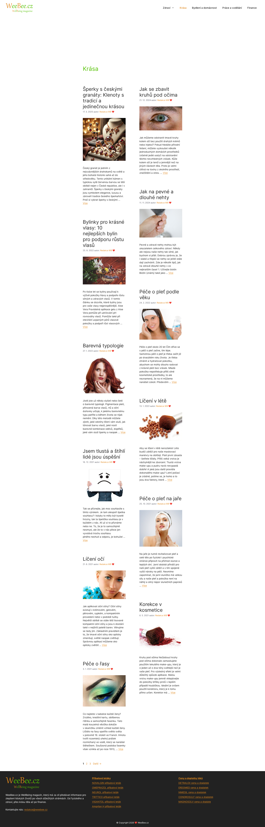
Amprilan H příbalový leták (106, 806)
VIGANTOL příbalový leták (106, 801)
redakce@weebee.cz (35, 809)
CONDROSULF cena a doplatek (195, 797)
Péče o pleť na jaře (160, 498)
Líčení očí (93, 559)
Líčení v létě (152, 401)
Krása (183, 7)
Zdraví (166, 7)
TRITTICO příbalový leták (106, 797)
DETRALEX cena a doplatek (193, 783)
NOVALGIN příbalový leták (106, 783)
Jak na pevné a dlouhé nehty (156, 194)
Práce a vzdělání (232, 7)
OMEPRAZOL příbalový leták (107, 787)
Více (85, 203)
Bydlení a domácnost (204, 7)
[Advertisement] (132, 36)
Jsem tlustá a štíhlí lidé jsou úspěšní (104, 454)
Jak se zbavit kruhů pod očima (158, 92)
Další (97, 763)
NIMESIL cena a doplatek (192, 792)
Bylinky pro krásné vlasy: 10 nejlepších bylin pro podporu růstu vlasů (103, 233)
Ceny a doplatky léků (190, 778)
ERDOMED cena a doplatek (193, 787)
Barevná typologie (103, 345)
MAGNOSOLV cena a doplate (194, 801)
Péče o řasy (96, 664)
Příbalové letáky (101, 778)
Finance (252, 7)
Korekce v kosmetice (151, 607)
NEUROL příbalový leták (105, 792)
